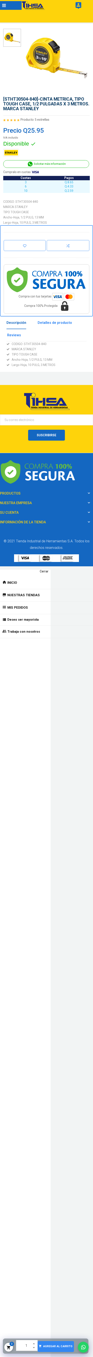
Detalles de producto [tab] (55, 323)
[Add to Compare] (68, 245)
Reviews (14, 335)
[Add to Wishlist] (25, 245)
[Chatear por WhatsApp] (83, 1347)
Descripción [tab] (16, 323)
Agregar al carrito (55, 1346)
